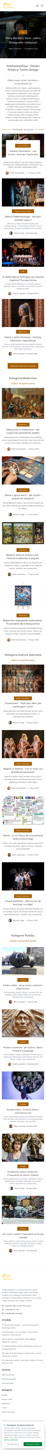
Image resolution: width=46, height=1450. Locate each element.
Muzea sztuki (7, 1399)
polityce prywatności (11, 1439)
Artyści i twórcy (23, 146)
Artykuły (6, 1319)
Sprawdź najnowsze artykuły (23, 366)
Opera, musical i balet (23, 211)
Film (23, 32)
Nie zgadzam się (13, 1444)
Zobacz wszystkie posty (23, 383)
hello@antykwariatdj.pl (14, 1313)
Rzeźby (23, 980)
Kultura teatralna (22, 698)
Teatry (4, 1408)
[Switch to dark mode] (37, 6)
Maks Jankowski (8, 1375)
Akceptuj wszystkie (32, 1444)
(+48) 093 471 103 (12, 1310)
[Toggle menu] (42, 5)
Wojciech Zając (8, 1383)
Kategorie (7, 1390)
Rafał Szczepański (9, 1379)
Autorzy (6, 1369)
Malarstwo (23, 332)
